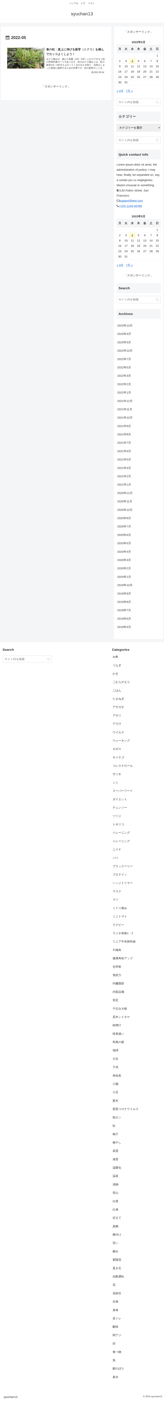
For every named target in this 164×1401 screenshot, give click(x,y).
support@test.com (131, 200)
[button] (157, 102)
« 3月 (120, 91)
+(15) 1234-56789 (130, 206)
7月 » (129, 91)
